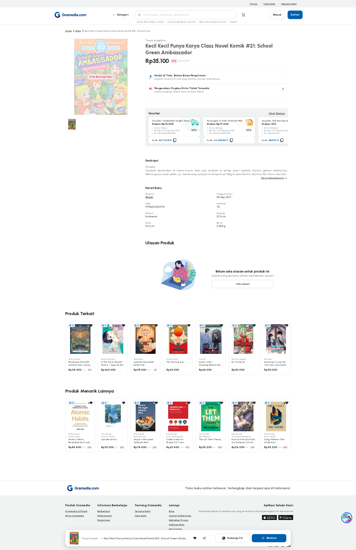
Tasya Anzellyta (155, 40)
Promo (254, 4)
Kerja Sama (175, 529)
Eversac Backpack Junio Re (182, 22)
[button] (217, 90)
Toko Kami (269, 4)
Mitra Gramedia (74, 515)
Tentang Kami (142, 511)
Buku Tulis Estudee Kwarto (212, 22)
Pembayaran (104, 515)
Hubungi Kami (289, 4)
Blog (171, 511)
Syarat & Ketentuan (180, 515)
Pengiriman (103, 520)
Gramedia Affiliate (76, 511)
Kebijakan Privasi (178, 520)
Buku (78, 31)
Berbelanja (103, 511)
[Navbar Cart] (243, 15)
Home (68, 31)
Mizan (149, 197)
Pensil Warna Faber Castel (150, 22)
